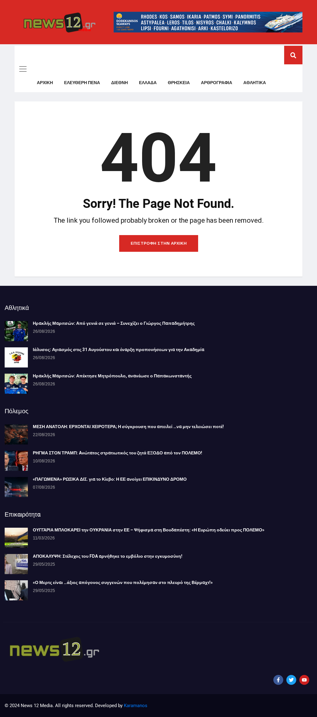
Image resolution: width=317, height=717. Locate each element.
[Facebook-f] (278, 680)
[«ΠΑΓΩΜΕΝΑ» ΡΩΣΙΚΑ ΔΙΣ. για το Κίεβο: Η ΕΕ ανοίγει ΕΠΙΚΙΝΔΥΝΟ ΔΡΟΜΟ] (16, 487)
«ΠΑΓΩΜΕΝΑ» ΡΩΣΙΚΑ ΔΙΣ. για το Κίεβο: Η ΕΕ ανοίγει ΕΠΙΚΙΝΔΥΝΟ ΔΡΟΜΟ (110, 479)
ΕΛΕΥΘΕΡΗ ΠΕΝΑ (82, 82)
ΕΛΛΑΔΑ (148, 82)
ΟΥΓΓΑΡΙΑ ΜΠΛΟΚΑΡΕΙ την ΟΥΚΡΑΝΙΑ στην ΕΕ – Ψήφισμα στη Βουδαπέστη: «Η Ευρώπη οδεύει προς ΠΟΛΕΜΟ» (148, 530)
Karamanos (135, 705)
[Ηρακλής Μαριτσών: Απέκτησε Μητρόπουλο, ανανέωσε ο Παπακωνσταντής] (16, 384)
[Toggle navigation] (23, 69)
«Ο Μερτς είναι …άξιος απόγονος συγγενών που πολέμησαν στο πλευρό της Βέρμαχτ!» (123, 582)
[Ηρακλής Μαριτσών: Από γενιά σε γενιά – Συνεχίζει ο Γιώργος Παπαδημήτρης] (16, 331)
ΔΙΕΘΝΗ (119, 82)
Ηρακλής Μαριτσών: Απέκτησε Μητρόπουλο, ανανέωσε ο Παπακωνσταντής (112, 376)
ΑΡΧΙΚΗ (45, 82)
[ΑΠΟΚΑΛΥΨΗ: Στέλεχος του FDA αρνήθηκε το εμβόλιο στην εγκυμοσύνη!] (16, 564)
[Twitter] (291, 680)
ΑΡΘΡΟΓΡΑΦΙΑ (216, 82)
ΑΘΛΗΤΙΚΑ (254, 82)
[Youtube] (304, 680)
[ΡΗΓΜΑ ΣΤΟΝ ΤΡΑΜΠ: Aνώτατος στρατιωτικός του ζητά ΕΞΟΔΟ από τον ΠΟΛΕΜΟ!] (16, 461)
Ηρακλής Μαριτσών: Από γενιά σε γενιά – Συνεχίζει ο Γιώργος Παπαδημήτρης (114, 323)
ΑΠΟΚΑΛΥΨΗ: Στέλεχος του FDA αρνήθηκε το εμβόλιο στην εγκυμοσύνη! (107, 556)
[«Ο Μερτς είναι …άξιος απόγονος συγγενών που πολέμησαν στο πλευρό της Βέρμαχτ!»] (16, 590)
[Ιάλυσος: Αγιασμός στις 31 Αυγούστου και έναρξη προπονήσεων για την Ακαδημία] (16, 357)
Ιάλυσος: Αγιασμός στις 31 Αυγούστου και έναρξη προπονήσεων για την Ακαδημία (118, 349)
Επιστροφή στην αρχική (159, 243)
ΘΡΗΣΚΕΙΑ (179, 82)
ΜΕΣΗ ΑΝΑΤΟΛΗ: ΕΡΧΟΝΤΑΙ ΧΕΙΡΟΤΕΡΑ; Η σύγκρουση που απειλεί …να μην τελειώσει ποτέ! (128, 426)
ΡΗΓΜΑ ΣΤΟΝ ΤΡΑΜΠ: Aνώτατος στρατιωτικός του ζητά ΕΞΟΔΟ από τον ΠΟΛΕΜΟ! (117, 453)
